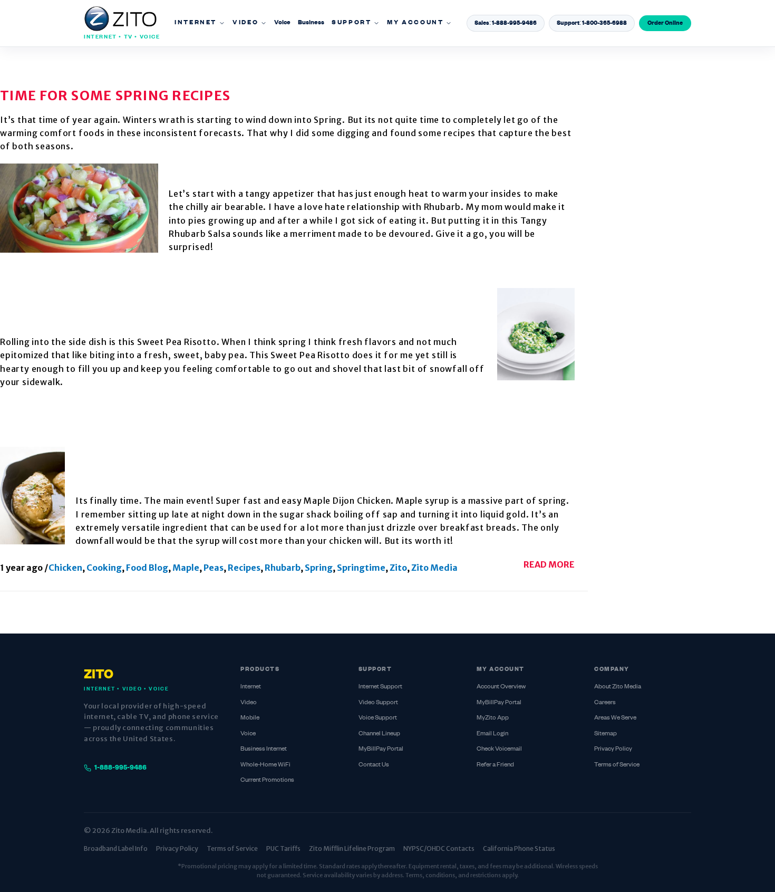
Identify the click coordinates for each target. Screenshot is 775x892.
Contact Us (374, 765)
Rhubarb (283, 567)
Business (311, 23)
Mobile (249, 718)
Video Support (378, 703)
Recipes (244, 567)
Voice (282, 23)
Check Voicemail (499, 749)
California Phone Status (519, 848)
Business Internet (263, 749)
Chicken (65, 567)
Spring (319, 567)
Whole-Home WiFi (265, 765)
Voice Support (378, 718)
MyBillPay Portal (381, 749)
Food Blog (147, 567)
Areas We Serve (615, 718)
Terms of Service (617, 765)
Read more (549, 564)
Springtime (361, 567)
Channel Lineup (379, 734)
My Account (415, 23)
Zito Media (434, 567)
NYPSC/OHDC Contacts (438, 848)
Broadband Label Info (116, 848)
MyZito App (493, 718)
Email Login (492, 734)
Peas (214, 567)
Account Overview (501, 687)
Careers (605, 703)
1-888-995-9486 (120, 768)
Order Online (665, 23)
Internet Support (380, 687)
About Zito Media (617, 687)
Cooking (104, 567)
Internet (196, 23)
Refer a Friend (495, 765)
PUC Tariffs (283, 848)
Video (245, 23)
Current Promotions (267, 780)
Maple (185, 567)
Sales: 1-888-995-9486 (505, 23)
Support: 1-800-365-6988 (592, 23)
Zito (398, 567)
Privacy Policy (613, 749)
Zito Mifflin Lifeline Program (352, 848)
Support (351, 23)
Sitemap (605, 734)
